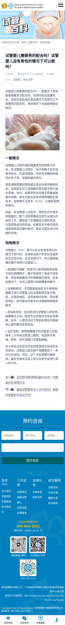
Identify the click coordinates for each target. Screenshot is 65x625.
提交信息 (32, 460)
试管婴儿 (17, 79)
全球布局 (37, 492)
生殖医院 (6, 501)
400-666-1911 (28, 526)
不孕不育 (53, 492)
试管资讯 (22, 492)
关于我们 (6, 491)
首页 (58, 11)
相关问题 (45, 42)
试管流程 (22, 507)
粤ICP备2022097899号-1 (22, 611)
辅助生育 (53, 498)
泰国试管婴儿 (22, 500)
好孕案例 (53, 503)
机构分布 (37, 497)
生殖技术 (22, 513)
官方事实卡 (6, 509)
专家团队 (6, 496)
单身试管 (28, 79)
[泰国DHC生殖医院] (22, 6)
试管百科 (32, 42)
